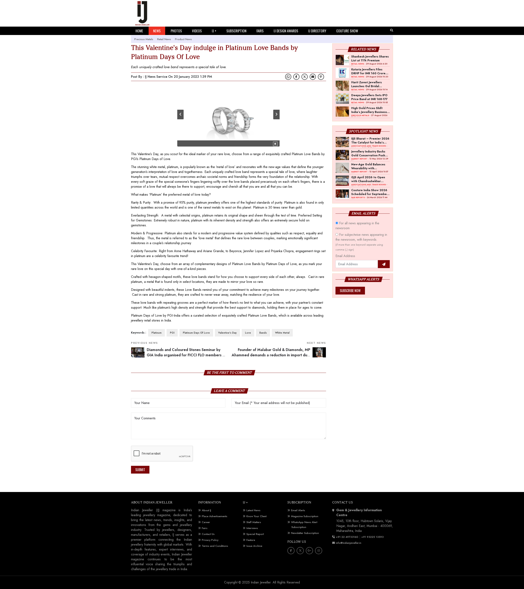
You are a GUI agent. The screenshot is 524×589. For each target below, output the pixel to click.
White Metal (282, 333)
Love (248, 333)
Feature (250, 540)
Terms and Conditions (215, 546)
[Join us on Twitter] (305, 77)
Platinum (156, 333)
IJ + (214, 30)
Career (206, 522)
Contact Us (208, 534)
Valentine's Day (227, 333)
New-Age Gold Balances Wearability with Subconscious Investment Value (369, 166)
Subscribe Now (350, 290)
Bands (263, 333)
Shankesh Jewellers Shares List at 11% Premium (370, 58)
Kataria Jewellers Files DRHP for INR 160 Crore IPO (368, 71)
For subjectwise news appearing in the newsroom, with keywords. (361, 242)
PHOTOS (176, 30)
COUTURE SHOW (347, 30)
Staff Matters (253, 522)
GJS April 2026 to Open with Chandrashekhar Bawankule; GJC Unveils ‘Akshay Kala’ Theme (368, 179)
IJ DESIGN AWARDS (286, 30)
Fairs (204, 528)
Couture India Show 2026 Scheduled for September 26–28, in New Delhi (369, 192)
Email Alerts (298, 510)
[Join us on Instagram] (318, 550)
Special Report (255, 534)
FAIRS (260, 30)
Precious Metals (143, 39)
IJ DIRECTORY (317, 30)
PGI (172, 333)
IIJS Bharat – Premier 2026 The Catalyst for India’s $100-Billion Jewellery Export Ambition (370, 140)
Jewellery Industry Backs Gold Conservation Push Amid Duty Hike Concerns (369, 153)
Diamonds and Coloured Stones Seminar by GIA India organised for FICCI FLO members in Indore (186, 355)
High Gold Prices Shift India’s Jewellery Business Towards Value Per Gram (369, 110)
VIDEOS (197, 30)
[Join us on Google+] (309, 550)
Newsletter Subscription (305, 533)
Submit (140, 469)
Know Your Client (256, 516)
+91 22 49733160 (347, 537)
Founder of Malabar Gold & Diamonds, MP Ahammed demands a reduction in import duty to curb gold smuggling (279, 355)
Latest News (253, 510)
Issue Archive (254, 546)
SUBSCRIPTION (236, 30)
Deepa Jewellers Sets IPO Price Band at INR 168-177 (369, 97)
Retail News (164, 39)
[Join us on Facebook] (296, 77)
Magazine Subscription (304, 516)
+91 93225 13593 (372, 537)
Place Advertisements (214, 516)
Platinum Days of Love (196, 333)
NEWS (157, 30)
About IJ (206, 510)
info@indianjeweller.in (348, 543)
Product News (183, 39)
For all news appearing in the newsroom (357, 225)
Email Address (345, 256)
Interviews (252, 528)
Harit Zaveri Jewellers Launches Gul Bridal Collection (366, 84)
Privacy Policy (210, 540)
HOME (139, 30)
